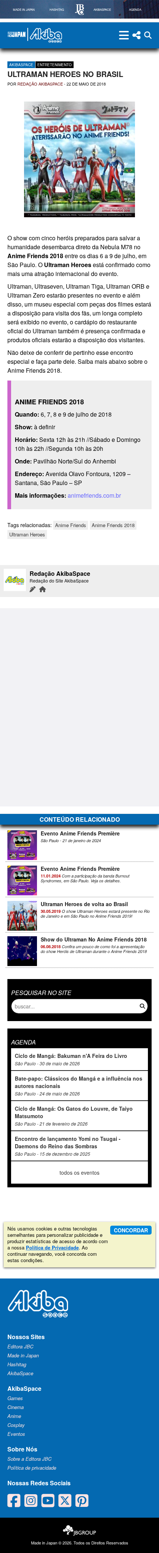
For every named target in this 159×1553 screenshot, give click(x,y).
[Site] (42, 589)
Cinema (15, 1407)
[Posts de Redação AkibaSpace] (32, 589)
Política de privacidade (31, 1467)
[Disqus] (79, 707)
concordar (131, 1230)
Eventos (16, 1433)
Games (15, 1398)
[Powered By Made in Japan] (16, 34)
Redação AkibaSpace (40, 84)
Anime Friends (70, 525)
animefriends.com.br (94, 495)
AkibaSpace (21, 64)
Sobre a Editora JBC (29, 1458)
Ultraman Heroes (27, 534)
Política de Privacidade (52, 1247)
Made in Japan (23, 1355)
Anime (14, 1415)
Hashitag (16, 1364)
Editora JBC (20, 1346)
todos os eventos (79, 1172)
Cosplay (16, 1424)
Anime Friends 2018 (113, 525)
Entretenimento (54, 64)
